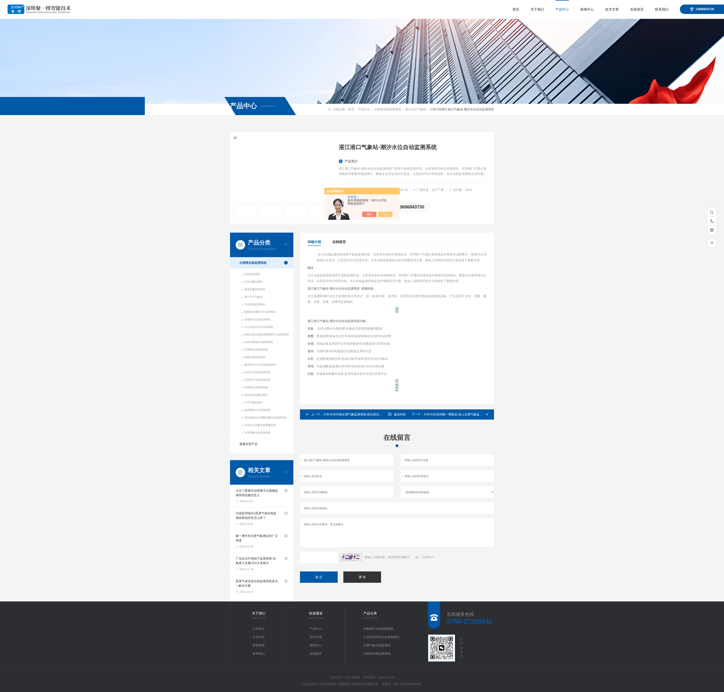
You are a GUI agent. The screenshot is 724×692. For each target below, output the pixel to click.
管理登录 (369, 677)
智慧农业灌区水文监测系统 (260, 311)
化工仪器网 (352, 677)
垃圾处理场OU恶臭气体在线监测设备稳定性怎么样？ (256, 515)
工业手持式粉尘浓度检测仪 (381, 637)
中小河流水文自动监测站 (258, 326)
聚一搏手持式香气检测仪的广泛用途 (257, 538)
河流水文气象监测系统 (257, 379)
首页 (515, 9)
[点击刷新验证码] (351, 557)
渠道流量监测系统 (254, 289)
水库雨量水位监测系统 (257, 432)
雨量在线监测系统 (254, 357)
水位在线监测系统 (254, 304)
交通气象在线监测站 (376, 645)
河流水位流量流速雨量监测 (260, 425)
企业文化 (259, 637)
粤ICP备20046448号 (408, 684)
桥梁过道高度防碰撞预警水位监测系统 (266, 334)
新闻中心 (587, 9)
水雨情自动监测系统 (256, 349)
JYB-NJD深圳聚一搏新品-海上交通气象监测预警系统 (459, 414)
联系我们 (662, 9)
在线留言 (637, 9)
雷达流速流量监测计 (256, 394)
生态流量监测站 (253, 281)
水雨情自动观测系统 (256, 387)
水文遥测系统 (252, 274)
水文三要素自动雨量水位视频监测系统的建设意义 (257, 493)
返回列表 (400, 414)
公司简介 (259, 628)
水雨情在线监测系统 (387, 109)
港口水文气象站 (415, 109)
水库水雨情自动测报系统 (258, 342)
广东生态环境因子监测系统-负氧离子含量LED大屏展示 (256, 561)
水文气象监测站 (253, 402)
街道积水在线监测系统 (257, 319)
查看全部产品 (248, 444)
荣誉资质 (259, 645)
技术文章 (612, 9)
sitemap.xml (386, 677)
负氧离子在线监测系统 (378, 628)
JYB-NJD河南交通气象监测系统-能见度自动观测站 (357, 414)
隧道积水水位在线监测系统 (260, 364)
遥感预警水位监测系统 (257, 409)
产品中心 (562, 9)
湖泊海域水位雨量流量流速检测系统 (265, 417)
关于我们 (537, 9)
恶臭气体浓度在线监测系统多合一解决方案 (257, 583)
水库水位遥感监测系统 (257, 372)
